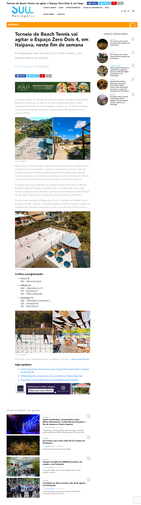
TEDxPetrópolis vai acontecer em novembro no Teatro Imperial (51, 376)
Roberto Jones (49, 446)
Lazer (60, 8)
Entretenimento (73, 8)
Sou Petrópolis (26, 67)
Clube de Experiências (92, 8)
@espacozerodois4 (80, 359)
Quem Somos (48, 14)
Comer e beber (49, 8)
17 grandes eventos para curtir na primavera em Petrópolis (49, 380)
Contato (61, 14)
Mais (107, 8)
